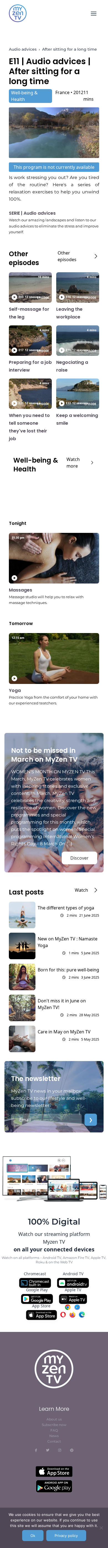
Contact (54, 1441)
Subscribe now (54, 1425)
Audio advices (23, 49)
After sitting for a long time (69, 49)
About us (54, 1419)
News (54, 1436)
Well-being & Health (24, 96)
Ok (32, 1535)
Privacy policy (66, 1535)
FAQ (54, 1430)
